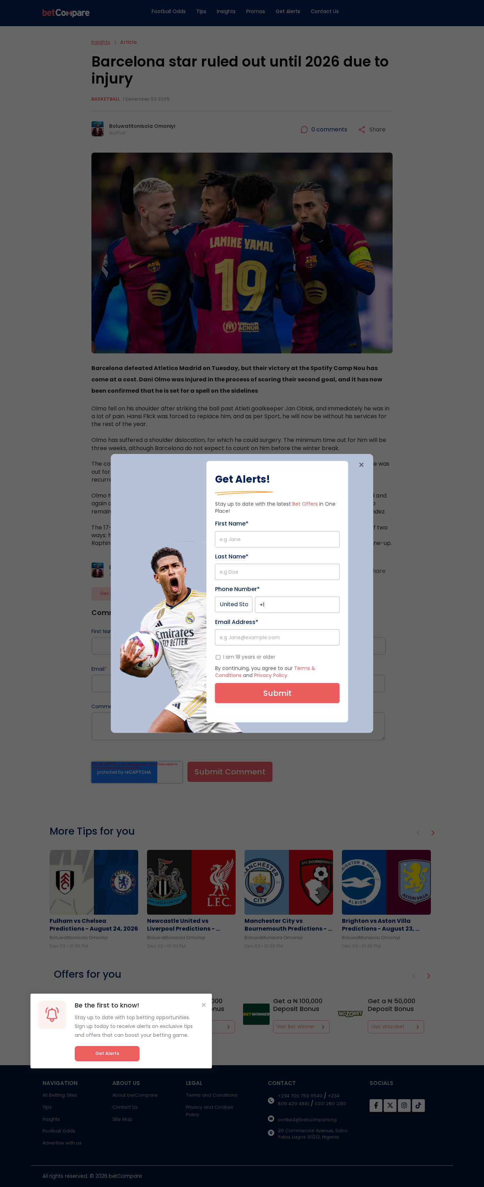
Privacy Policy (270, 675)
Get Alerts (107, 1053)
